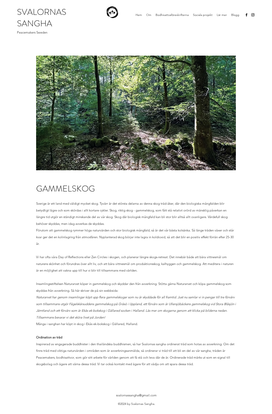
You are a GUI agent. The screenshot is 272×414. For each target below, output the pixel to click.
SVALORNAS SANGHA (41, 18)
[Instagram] (253, 15)
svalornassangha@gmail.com (136, 395)
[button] (148, 15)
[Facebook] (246, 15)
